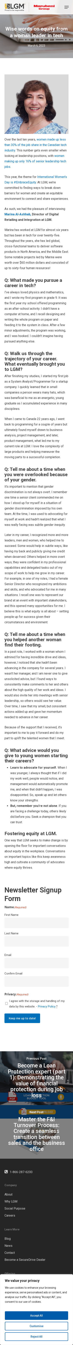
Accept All (36, 1315)
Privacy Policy (46, 1006)
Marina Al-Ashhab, (17, 214)
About (8, 1194)
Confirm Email (13, 973)
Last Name (11, 933)
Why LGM (10, 1201)
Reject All (36, 1336)
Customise (36, 1326)
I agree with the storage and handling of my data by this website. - (37, 1003)
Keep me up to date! (22, 1018)
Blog (7, 1239)
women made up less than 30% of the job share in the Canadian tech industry (35, 145)
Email (7, 955)
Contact (9, 1253)
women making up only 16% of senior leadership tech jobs (35, 161)
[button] (66, 7)
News (8, 1246)
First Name (11, 915)
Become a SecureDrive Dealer (24, 1260)
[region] (36, 1309)
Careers (9, 1215)
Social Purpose (14, 1208)
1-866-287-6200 (21, 1172)
